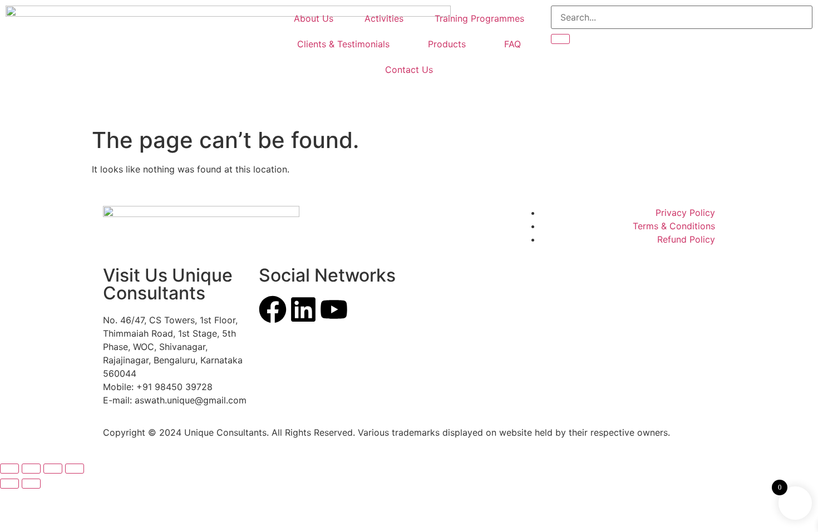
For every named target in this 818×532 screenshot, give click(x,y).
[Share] (52, 469)
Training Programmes (479, 18)
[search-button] (560, 39)
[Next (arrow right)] (31, 484)
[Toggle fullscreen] (31, 469)
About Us (313, 18)
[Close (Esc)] (74, 469)
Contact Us (409, 69)
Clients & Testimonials (343, 44)
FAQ (512, 44)
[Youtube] (334, 309)
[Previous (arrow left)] (9, 484)
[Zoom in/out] (9, 469)
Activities (383, 18)
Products (447, 44)
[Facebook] (273, 309)
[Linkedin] (303, 309)
